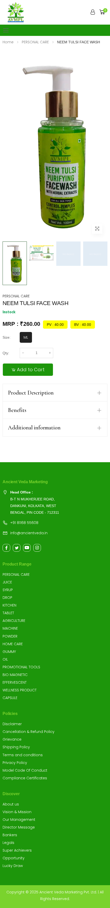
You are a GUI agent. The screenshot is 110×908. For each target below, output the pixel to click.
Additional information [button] (34, 427)
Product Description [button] (31, 392)
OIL (5, 659)
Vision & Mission (17, 811)
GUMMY (9, 651)
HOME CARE (13, 644)
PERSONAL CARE (16, 296)
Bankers (10, 835)
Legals (8, 842)
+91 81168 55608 (24, 522)
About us (11, 804)
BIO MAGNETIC (15, 674)
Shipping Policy (16, 747)
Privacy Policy (15, 762)
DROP (7, 597)
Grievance (12, 739)
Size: (6, 337)
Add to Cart (31, 369)
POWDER (10, 636)
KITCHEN (9, 605)
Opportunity (14, 858)
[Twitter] (16, 548)
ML (26, 337)
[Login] (93, 12)
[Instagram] (37, 548)
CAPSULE (10, 697)
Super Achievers (17, 850)
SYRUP (8, 589)
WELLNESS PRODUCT (20, 690)
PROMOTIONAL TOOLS (21, 667)
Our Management (19, 819)
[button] (102, 12)
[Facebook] (6, 548)
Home (8, 42)
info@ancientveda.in (29, 533)
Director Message (19, 827)
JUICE (7, 582)
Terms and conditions (23, 755)
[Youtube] (27, 548)
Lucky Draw (13, 865)
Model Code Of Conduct (25, 770)
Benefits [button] (17, 410)
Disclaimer (12, 724)
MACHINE (10, 628)
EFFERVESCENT (15, 682)
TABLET (8, 613)
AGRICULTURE (14, 620)
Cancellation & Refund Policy (28, 731)
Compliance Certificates (25, 778)
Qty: (6, 353)
